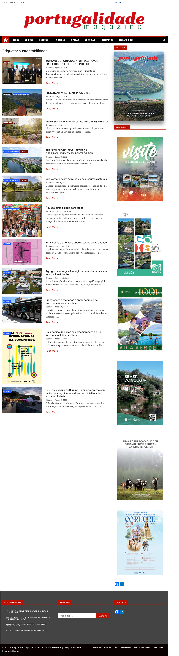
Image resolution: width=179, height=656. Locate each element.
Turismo (6, 62)
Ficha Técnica (126, 40)
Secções (43, 40)
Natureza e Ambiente (21, 94)
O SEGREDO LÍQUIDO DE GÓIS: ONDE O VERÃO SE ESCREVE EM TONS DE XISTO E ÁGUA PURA (28, 618)
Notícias (60, 40)
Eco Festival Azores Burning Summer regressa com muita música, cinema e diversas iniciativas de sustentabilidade (75, 393)
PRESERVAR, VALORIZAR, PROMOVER (68, 92)
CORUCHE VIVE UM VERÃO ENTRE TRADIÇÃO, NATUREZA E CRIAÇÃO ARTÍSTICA (26, 625)
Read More (52, 83)
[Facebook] (116, 2)
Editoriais (90, 40)
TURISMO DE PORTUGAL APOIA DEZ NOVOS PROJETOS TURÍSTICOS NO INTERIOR (72, 62)
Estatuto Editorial (142, 647)
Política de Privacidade (101, 647)
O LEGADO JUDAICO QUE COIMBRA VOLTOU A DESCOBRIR (26, 631)
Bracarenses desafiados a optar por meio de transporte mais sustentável (72, 302)
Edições (29, 40)
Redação (50, 67)
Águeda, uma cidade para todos (64, 207)
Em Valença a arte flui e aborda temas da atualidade (76, 242)
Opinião (75, 40)
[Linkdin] (120, 2)
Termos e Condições (122, 647)
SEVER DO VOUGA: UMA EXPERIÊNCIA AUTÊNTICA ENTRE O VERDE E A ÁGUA (27, 611)
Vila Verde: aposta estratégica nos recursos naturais (76, 179)
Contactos (107, 40)
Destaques (7, 94)
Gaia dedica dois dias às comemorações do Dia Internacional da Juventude (74, 333)
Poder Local (8, 123)
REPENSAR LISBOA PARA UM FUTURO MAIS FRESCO (77, 121)
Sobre (16, 40)
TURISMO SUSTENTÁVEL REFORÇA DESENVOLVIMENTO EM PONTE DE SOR (69, 152)
